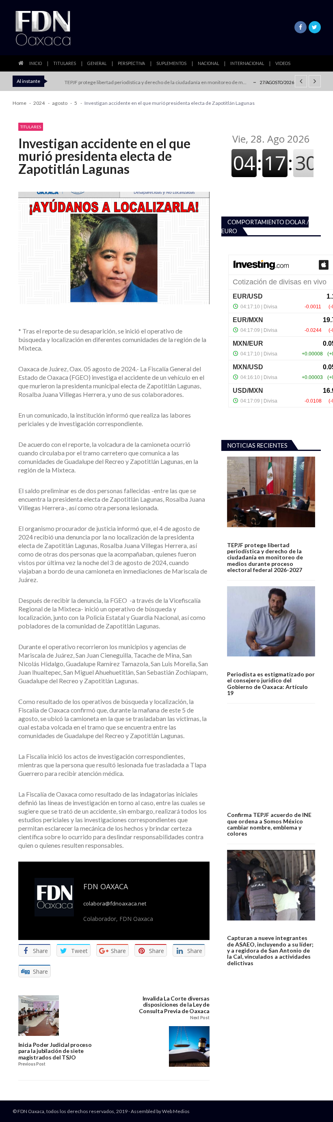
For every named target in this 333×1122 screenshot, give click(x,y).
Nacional (208, 63)
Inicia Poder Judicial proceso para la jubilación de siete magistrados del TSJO (55, 1051)
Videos (282, 63)
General (96, 63)
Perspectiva (131, 63)
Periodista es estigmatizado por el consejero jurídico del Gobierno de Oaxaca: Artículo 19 (271, 683)
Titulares (64, 63)
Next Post (199, 1018)
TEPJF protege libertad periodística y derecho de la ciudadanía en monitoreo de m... (156, 82)
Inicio (35, 63)
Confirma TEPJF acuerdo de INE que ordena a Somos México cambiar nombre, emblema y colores (269, 824)
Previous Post (31, 1064)
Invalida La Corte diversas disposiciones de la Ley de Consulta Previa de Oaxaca (174, 1004)
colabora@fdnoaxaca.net (114, 903)
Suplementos (171, 63)
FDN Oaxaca (105, 886)
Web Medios (176, 1111)
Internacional (247, 63)
